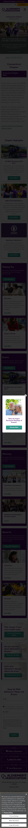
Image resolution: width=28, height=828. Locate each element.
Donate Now (14, 427)
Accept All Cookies (14, 825)
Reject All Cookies (14, 820)
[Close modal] (25, 395)
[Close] (26, 794)
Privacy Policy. (8, 812)
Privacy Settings (14, 816)
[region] (14, 810)
